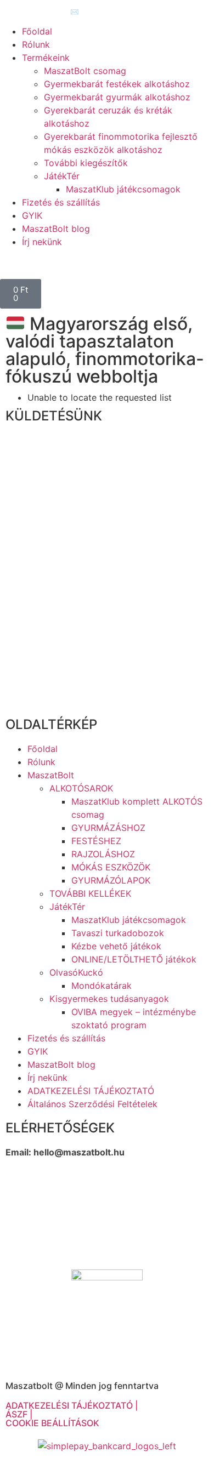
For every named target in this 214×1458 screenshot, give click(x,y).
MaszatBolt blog (56, 228)
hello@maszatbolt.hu (79, 1152)
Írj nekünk (42, 241)
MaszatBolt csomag (85, 70)
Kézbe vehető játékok (116, 946)
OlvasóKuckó (76, 972)
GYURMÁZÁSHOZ (108, 827)
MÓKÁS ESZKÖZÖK (110, 867)
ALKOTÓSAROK (81, 788)
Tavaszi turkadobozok (117, 932)
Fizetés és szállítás (61, 202)
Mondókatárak (101, 985)
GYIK (32, 215)
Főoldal (37, 31)
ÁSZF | (18, 1414)
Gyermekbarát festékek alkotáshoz (117, 83)
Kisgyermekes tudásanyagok (109, 998)
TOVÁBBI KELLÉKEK (90, 893)
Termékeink (46, 57)
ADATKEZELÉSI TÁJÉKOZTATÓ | (71, 1405)
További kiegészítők (86, 162)
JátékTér (62, 175)
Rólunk (36, 44)
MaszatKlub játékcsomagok (123, 189)
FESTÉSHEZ (96, 840)
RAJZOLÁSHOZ (103, 853)
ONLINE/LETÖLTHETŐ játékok (133, 959)
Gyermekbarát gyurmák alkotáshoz (117, 97)
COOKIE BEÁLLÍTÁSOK (52, 1422)
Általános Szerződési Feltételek (92, 1103)
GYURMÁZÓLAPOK (110, 880)
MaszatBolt (50, 775)
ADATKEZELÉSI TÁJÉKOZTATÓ (90, 1090)
